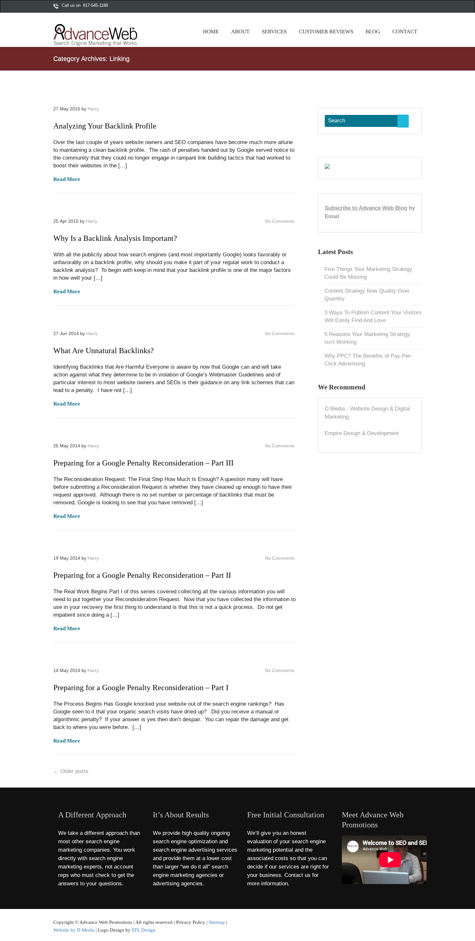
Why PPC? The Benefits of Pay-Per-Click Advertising (368, 360)
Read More (66, 179)
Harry (93, 108)
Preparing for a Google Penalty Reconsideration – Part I (140, 687)
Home (211, 31)
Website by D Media (73, 930)
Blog (372, 31)
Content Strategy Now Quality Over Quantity (367, 295)
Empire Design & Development (362, 433)
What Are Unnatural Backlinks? (103, 350)
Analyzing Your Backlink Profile (104, 126)
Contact (404, 31)
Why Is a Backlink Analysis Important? (115, 238)
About (240, 31)
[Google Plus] (405, 6)
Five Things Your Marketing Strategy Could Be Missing (368, 273)
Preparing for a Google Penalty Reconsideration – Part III (143, 463)
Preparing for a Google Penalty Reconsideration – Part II (142, 575)
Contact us (297, 875)
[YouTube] (412, 6)
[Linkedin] (419, 6)
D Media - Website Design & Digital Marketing (367, 413)
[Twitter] (398, 6)
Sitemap (217, 922)
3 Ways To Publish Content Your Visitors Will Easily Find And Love (373, 316)
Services (274, 31)
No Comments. (280, 221)
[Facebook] (392, 6)
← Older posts (71, 771)
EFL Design (143, 930)
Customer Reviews (326, 31)
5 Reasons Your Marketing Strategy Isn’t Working (367, 338)
